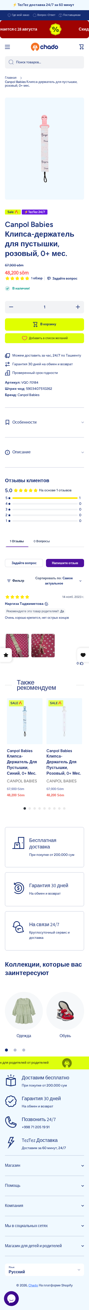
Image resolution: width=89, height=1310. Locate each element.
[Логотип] (44, 47)
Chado (33, 1285)
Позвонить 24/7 (39, 1119)
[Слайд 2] (15, 1050)
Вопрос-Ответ (46, 15)
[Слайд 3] (23, 1050)
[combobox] (44, 62)
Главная (11, 77)
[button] (81, 46)
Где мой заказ (20, 15)
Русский (17, 1272)
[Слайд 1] (6, 1050)
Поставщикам (72, 15)
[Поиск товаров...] (9, 62)
